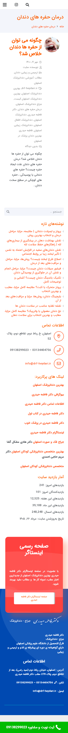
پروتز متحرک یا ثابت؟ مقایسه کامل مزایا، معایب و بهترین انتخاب (33, 289)
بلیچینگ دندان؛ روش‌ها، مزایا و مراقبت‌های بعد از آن (33, 298)
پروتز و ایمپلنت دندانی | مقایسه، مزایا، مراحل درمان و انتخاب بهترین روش (35, 233)
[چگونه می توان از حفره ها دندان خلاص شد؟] (52, 44)
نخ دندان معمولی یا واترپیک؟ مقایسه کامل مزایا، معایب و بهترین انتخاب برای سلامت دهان (33, 313)
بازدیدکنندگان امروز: (52, 492)
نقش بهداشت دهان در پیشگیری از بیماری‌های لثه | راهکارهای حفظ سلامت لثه (34, 242)
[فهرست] (5, 4)
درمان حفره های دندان (30, 109)
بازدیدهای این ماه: (53, 505)
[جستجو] (27, 4)
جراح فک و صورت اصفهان (48, 442)
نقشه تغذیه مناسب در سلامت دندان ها (38, 306)
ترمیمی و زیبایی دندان (26, 73)
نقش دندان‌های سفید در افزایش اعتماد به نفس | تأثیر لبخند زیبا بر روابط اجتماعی (33, 252)
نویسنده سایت (30, 67)
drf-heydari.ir (29, 88)
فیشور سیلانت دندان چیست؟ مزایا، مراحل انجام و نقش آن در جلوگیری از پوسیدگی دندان (33, 270)
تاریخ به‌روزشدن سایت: (50, 519)
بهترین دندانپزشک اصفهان (48, 385)
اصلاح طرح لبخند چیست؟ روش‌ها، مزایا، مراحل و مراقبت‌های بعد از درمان (33, 261)
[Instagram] (16, 4)
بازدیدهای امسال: (53, 512)
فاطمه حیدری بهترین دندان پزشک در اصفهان (30, 136)
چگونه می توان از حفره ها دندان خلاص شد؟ (25, 47)
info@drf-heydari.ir (38, 363)
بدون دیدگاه (31, 146)
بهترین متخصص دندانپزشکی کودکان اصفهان (38, 451)
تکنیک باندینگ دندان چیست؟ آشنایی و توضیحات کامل (37, 280)
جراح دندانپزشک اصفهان (29, 104)
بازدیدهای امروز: (54, 485)
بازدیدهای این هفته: (51, 498)
